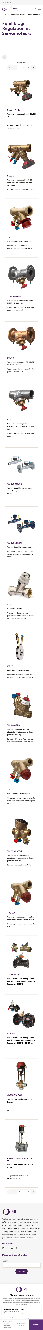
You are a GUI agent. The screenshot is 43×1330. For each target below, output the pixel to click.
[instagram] (12, 1248)
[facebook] (16, 1248)
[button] (9, 67)
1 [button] (14, 67)
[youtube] (7, 1248)
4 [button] (28, 67)
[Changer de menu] (39, 9)
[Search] (35, 9)
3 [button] (23, 67)
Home (7, 14)
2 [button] (19, 67)
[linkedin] (3, 1248)
